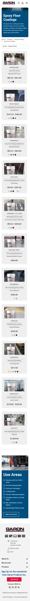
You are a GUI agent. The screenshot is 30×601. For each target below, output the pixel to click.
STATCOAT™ (14, 428)
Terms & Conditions (7, 597)
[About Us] (28, 559)
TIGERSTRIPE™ (14, 357)
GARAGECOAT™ (14, 394)
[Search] (19, 3)
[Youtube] (18, 587)
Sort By (5, 46)
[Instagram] (13, 587)
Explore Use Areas (11, 514)
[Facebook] (10, 587)
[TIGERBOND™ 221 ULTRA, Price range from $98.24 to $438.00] (14, 205)
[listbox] (18, 46)
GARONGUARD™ (14, 67)
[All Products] (28, 567)
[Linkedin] (15, 587)
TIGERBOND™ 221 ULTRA (14, 213)
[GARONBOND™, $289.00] (14, 276)
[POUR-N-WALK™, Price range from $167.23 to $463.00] (14, 95)
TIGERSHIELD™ (14, 140)
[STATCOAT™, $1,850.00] (14, 420)
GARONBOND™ (14, 284)
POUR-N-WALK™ (14, 104)
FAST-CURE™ (14, 177)
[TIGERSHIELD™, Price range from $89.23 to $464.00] (14, 132)
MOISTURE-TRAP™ (14, 250)
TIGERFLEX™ (14, 321)
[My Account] (28, 563)
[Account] (22, 3)
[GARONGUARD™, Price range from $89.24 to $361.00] (14, 59)
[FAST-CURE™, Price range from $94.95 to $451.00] (14, 168)
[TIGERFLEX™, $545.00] (14, 312)
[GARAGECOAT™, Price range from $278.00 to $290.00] (14, 385)
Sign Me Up (14, 579)
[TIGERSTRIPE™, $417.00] (14, 349)
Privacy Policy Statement (20, 597)
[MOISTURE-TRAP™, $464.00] (14, 241)
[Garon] (10, 3)
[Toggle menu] (26, 3)
